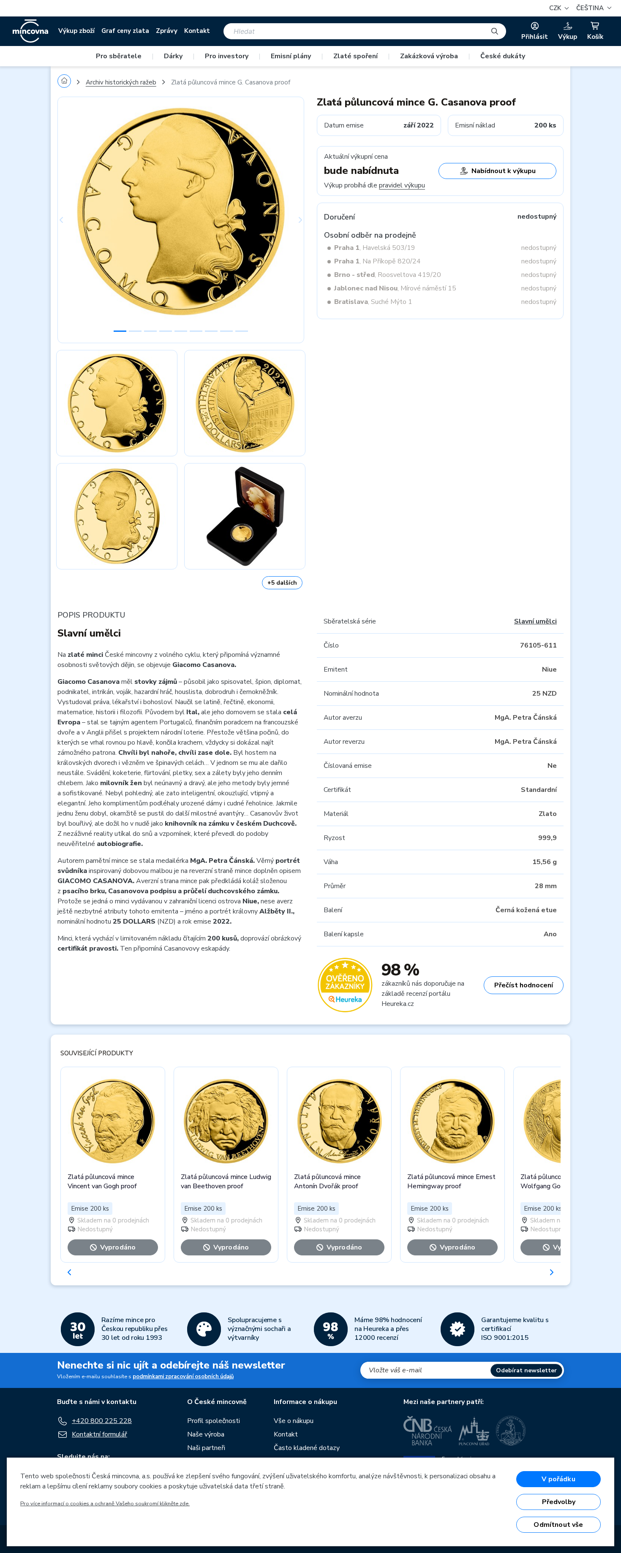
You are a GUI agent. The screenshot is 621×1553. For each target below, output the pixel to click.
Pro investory (226, 56)
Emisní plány (291, 56)
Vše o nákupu (293, 1421)
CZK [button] (556, 8)
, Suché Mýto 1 (373, 301)
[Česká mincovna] (30, 31)
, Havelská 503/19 (374, 247)
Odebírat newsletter (526, 1370)
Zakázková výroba (429, 56)
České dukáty (502, 56)
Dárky (173, 56)
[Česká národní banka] (427, 1430)
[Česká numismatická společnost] (511, 1430)
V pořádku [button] (558, 1479)
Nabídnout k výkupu (503, 171)
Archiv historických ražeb (121, 82)
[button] (592, 8)
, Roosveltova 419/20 (387, 274)
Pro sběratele (119, 56)
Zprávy (166, 31)
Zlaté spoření (355, 56)
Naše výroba (205, 1434)
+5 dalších (282, 583)
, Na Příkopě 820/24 (377, 261)
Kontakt (197, 31)
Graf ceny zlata (125, 31)
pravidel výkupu (402, 185)
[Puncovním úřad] (474, 1430)
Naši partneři (206, 1448)
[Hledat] (494, 31)
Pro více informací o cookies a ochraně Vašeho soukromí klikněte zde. (105, 1503)
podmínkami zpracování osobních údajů (183, 1376)
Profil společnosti (213, 1421)
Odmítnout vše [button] (558, 1524)
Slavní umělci (535, 621)
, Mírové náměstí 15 (395, 288)
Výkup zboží (76, 31)
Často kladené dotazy (307, 1448)
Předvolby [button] (558, 1502)
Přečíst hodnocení (523, 985)
